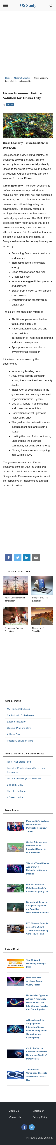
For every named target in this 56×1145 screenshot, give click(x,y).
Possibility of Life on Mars (20, 740)
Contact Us (15, 1117)
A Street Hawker (15, 797)
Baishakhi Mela (15, 784)
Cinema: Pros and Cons (19, 728)
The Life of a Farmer (17, 791)
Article (10, 104)
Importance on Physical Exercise (24, 778)
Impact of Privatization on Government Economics (26, 770)
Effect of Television (16, 721)
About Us (14, 1111)
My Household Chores (18, 709)
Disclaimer (38, 1111)
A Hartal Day (13, 734)
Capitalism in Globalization (20, 715)
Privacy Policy (40, 1117)
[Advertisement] (28, 43)
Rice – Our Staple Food (19, 761)
